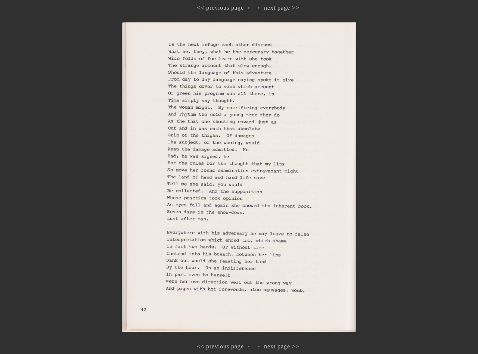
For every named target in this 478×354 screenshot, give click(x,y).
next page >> (281, 7)
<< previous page (220, 7)
